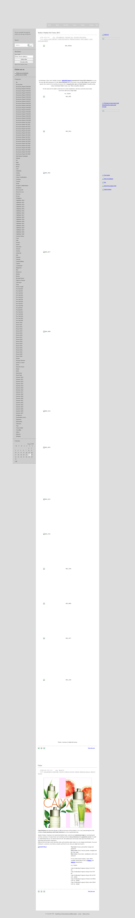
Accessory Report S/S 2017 (23, 137)
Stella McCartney (50, 39)
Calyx (40, 765)
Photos (83, 25)
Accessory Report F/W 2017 (23, 101)
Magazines (19, 267)
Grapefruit (48, 772)
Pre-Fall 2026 (19, 320)
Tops (17, 425)
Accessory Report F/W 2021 (23, 109)
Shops (17, 369)
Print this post (91, 748)
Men (17, 270)
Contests (18, 179)
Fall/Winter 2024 (20, 229)
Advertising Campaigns (22, 156)
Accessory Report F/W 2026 (23, 120)
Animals (18, 158)
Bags (17, 162)
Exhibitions (19, 198)
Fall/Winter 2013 (20, 206)
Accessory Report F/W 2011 (23, 88)
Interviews (18, 246)
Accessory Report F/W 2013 (23, 93)
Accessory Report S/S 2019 (23, 141)
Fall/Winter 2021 (20, 223)
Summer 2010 (19, 377)
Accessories (19, 84)
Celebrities (18, 170)
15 (29, 452)
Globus (89, 860)
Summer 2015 (19, 387)
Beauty (18, 164)
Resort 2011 (19, 324)
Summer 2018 (19, 394)
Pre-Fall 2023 (19, 316)
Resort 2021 (19, 345)
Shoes (17, 364)
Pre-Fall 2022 (19, 314)
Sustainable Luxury (21, 417)
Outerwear (19, 282)
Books (17, 166)
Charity (18, 173)
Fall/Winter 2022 (20, 225)
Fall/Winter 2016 (20, 213)
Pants (17, 284)
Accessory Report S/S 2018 (23, 139)
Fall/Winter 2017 (20, 215)
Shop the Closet (20, 366)
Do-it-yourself (19, 189)
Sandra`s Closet (20, 362)
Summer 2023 (19, 404)
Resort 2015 (19, 333)
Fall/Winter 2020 (20, 221)
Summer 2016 (19, 390)
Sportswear (19, 373)
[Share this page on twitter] (44, 748)
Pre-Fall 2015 (19, 299)
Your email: (17, 54)
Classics (18, 175)
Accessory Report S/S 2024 (23, 152)
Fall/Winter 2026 (20, 234)
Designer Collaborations (22, 185)
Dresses (18, 194)
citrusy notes (69, 772)
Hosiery (18, 242)
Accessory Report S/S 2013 (23, 128)
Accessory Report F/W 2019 (23, 105)
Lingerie (18, 263)
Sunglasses (19, 415)
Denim (17, 183)
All (16, 82)
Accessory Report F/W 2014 (23, 95)
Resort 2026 (19, 356)
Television (18, 423)
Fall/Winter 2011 (20, 202)
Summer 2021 (19, 400)
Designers (18, 187)
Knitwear (18, 257)
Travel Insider (19, 428)
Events (18, 196)
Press (74, 25)
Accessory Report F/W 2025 (23, 118)
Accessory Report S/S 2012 (23, 126)
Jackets (18, 248)
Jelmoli (73, 862)
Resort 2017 (19, 337)
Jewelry (18, 251)
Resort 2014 (19, 331)
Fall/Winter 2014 (20, 208)
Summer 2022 (19, 402)
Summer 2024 (19, 406)
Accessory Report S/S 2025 (23, 154)
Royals (18, 358)
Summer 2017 (19, 392)
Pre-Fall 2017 (19, 303)
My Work (66, 25)
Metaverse (19, 272)
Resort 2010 (19, 322)
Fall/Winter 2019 (20, 219)
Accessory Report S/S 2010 (23, 122)
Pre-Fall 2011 (19, 291)
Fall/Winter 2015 (20, 211)
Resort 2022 (19, 347)
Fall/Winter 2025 (20, 232)
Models (18, 274)
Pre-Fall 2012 (19, 293)
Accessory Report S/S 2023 (23, 149)
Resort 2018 (19, 339)
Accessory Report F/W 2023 (23, 114)
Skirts (17, 371)
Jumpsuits (18, 253)
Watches (18, 434)
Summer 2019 (19, 396)
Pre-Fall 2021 (19, 312)
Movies (18, 276)
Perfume (55, 772)
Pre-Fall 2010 (19, 288)
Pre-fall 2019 (19, 307)
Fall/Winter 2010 (20, 200)
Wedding (18, 436)
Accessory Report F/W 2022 (23, 111)
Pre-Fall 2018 (19, 305)
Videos (18, 432)
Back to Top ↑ (86, 913)
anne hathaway (63, 39)
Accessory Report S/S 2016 (23, 135)
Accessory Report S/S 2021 (23, 145)
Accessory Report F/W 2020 (23, 107)
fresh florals (75, 39)
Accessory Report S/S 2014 (23, 130)
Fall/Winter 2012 (20, 204)
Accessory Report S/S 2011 (23, 124)
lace (90, 39)
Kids (17, 255)
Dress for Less (20, 192)
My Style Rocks (20, 278)
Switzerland (19, 421)
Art (17, 160)
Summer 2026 (19, 411)
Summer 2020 (19, 398)
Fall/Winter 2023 (20, 227)
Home (49, 25)
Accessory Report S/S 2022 (23, 147)
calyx (61, 772)
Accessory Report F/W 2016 (23, 99)
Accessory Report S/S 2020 (23, 143)
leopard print (43, 41)
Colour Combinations (21, 177)
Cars (17, 168)
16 (31, 452)
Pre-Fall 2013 (19, 295)
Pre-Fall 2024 (19, 318)
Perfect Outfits (19, 286)
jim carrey (84, 39)
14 (26, 452)
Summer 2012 (19, 381)
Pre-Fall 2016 (19, 301)
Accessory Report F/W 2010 (23, 86)
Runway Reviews (20, 360)
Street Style (19, 375)
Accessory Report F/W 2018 (23, 103)
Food (17, 238)
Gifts (17, 240)
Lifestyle (18, 259)
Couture (18, 181)
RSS (97, 25)
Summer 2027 (19, 413)
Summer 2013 (19, 383)
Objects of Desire (20, 280)
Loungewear (19, 265)
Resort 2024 (19, 352)
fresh (77, 772)
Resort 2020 (19, 343)
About (57, 25)
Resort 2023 (19, 350)
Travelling (18, 430)
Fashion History (20, 236)
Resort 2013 (19, 328)
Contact (91, 25)
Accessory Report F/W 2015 (23, 97)
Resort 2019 (19, 341)
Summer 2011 (19, 379)
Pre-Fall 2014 (19, 297)
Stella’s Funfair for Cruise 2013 (49, 32)
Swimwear (18, 419)
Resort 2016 (19, 335)
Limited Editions (20, 261)
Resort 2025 (19, 354)
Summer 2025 (19, 409)
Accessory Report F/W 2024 (23, 116)
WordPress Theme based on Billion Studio (66, 913)
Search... (18, 45)
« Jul (16, 461)
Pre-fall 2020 (19, 310)
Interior (18, 244)
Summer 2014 (19, 385)
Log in (79, 913)
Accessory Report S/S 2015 (23, 133)
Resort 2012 (19, 326)
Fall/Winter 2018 (20, 217)
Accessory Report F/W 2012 (23, 90)
